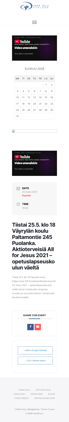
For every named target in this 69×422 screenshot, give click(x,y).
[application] (34, 48)
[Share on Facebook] (30, 327)
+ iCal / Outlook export (35, 360)
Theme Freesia (48, 409)
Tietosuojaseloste (44, 398)
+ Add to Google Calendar (35, 350)
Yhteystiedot (21, 398)
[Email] (37, 327)
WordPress (38, 413)
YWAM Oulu (24, 390)
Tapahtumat (36, 394)
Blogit (51, 394)
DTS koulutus (43, 390)
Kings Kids (19, 394)
